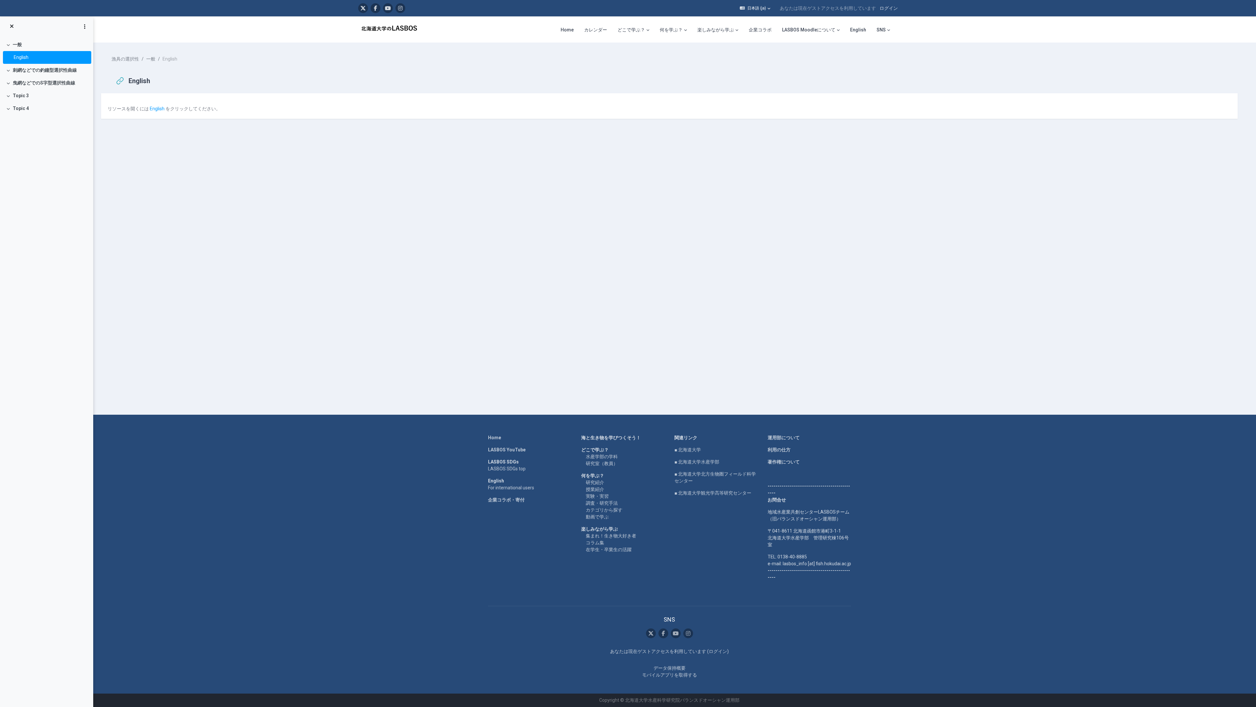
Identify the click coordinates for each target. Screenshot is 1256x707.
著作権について (784, 461)
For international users (511, 487)
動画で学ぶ (597, 516)
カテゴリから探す (604, 510)
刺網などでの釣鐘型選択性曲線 (45, 70)
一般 (17, 44)
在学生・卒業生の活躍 (609, 549)
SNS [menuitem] (881, 29)
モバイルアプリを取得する (669, 675)
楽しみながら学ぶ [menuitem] (715, 29)
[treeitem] (46, 51)
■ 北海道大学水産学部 (696, 461)
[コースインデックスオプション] (85, 26)
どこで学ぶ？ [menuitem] (631, 29)
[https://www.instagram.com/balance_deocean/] (400, 8)
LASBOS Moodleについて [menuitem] (808, 29)
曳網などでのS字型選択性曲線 (44, 82)
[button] (755, 8)
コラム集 (595, 542)
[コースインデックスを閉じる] (12, 26)
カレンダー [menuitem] (595, 29)
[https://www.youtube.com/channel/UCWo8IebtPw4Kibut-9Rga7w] (388, 8)
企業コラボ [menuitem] (760, 29)
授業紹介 (595, 489)
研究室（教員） (602, 463)
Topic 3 (21, 95)
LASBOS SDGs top (507, 468)
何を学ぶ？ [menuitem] (671, 29)
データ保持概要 (670, 668)
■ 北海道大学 (687, 449)
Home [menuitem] (567, 29)
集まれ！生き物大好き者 (611, 535)
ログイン (889, 8)
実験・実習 (597, 496)
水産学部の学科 (602, 456)
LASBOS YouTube (507, 449)
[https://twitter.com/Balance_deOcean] (363, 8)
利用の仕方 (779, 449)
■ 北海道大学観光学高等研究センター (712, 493)
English (21, 57)
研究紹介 (595, 482)
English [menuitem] (858, 29)
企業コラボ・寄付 (506, 499)
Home (494, 437)
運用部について (784, 437)
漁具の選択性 (125, 59)
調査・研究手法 (602, 503)
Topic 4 (21, 108)
